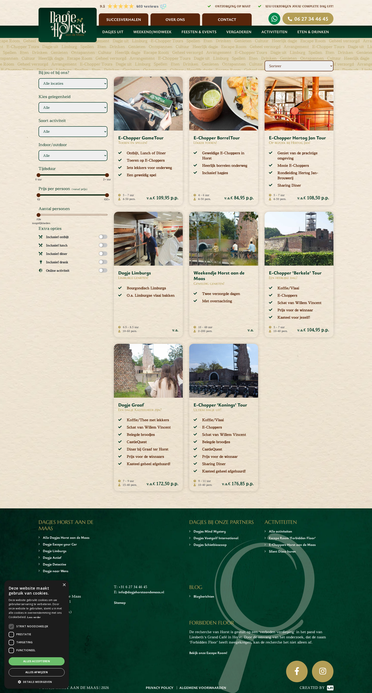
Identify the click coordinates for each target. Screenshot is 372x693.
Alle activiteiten (280, 531)
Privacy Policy (159, 687)
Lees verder (34, 617)
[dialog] (36, 634)
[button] (37, 681)
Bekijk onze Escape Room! (208, 652)
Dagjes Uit (112, 31)
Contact (227, 19)
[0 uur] (38, 175)
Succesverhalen (123, 19)
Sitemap (120, 602)
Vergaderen (238, 31)
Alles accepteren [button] (36, 661)
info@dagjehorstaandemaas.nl (141, 592)
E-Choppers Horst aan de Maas (292, 544)
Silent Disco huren (282, 551)
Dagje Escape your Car (60, 544)
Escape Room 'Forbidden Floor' (292, 538)
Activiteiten (274, 31)
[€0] (38, 195)
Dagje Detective (54, 564)
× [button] (64, 585)
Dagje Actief (52, 557)
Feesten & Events (199, 31)
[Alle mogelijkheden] (38, 215)
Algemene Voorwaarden (202, 687)
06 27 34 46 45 (311, 18)
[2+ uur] (107, 175)
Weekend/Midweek (152, 31)
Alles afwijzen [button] (36, 672)
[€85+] (107, 195)
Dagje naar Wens (55, 570)
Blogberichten (204, 596)
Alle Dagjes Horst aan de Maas (66, 537)
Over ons (175, 19)
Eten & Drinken (313, 31)
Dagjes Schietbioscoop (210, 544)
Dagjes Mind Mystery (210, 531)
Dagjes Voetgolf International (216, 538)
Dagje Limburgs (54, 550)
